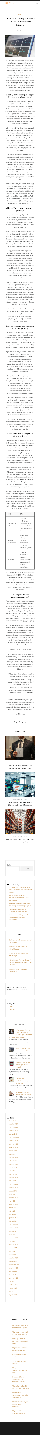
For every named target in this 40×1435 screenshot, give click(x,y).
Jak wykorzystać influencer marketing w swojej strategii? (24, 1065)
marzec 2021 (13, 1248)
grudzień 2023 (13, 1157)
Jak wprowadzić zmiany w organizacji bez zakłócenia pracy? (20, 1370)
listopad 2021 (13, 1221)
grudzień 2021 (13, 1218)
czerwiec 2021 (13, 1238)
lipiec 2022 (12, 1194)
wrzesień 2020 (13, 1268)
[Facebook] (14, 722)
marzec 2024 (13, 1151)
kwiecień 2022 (13, 1204)
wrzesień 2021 (13, 1228)
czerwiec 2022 (13, 1197)
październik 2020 (14, 1264)
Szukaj (9, 865)
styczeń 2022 (13, 1214)
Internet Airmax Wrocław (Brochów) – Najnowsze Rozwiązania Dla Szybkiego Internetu (20, 962)
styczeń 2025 (13, 1134)
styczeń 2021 (13, 1254)
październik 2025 (14, 1127)
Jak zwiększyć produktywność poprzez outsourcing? (23, 1081)
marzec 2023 (13, 1167)
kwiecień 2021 (13, 1244)
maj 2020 (12, 1281)
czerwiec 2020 (13, 1278)
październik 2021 (14, 1224)
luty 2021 (12, 1251)
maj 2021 (12, 1241)
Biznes (20, 14)
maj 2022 (12, 1201)
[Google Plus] (22, 722)
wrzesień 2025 (13, 1130)
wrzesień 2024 (13, 1141)
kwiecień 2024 (13, 1147)
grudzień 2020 (13, 1258)
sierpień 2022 (13, 1191)
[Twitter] (16, 722)
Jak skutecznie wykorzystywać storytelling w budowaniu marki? (21, 1395)
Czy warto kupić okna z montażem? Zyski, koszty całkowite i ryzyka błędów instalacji (20, 890)
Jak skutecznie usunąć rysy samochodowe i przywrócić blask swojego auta (19, 898)
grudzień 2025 (13, 1124)
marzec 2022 (13, 1208)
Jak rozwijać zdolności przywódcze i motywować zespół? (20, 1341)
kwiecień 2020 (13, 1285)
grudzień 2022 (13, 1177)
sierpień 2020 (13, 1271)
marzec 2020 (13, 1288)
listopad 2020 (13, 1261)
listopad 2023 (13, 1161)
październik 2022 (14, 1184)
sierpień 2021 (13, 1231)
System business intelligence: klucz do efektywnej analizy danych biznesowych (20, 917)
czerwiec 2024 (13, 1144)
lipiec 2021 (12, 1234)
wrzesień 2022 (13, 1187)
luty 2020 (12, 1291)
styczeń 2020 (13, 1295)
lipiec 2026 (12, 1120)
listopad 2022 (13, 1181)
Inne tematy (12, 1009)
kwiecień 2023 (13, 1164)
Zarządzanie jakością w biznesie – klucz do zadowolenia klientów (19, 1379)
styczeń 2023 (13, 1174)
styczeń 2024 (13, 1154)
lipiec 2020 (12, 1275)
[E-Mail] (25, 722)
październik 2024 (14, 1137)
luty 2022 (12, 1211)
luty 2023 (12, 1171)
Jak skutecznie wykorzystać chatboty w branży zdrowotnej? (20, 1404)
